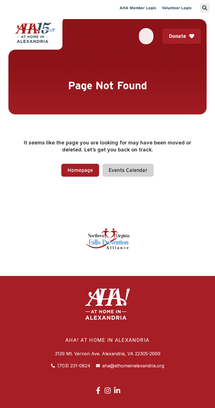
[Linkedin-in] (117, 390)
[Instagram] (107, 390)
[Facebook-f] (98, 390)
